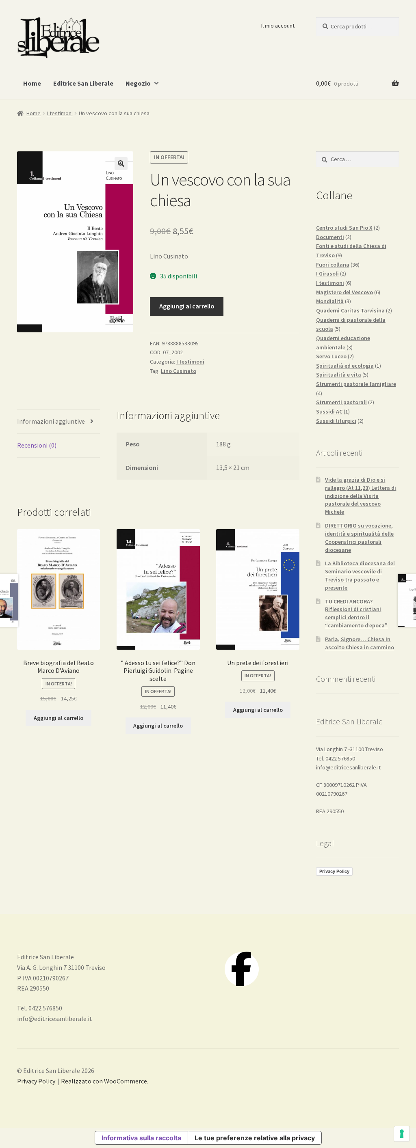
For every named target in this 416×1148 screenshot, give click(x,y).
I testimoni (60, 113)
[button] (121, 163)
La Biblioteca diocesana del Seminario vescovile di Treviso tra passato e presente (360, 575)
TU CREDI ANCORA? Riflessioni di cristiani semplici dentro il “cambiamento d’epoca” (356, 613)
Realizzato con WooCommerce (104, 1081)
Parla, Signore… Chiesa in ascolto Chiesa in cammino (359, 643)
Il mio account (278, 25)
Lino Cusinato (178, 371)
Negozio (138, 83)
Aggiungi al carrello (186, 306)
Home (32, 83)
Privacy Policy (334, 871)
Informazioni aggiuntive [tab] (51, 421)
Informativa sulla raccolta (141, 1138)
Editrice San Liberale (83, 83)
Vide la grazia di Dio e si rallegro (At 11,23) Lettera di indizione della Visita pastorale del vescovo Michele (360, 495)
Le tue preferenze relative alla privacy (255, 1138)
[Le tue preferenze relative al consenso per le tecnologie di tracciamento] (402, 1134)
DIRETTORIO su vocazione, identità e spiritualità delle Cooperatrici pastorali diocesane (359, 537)
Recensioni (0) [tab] (36, 445)
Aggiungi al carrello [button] (58, 718)
